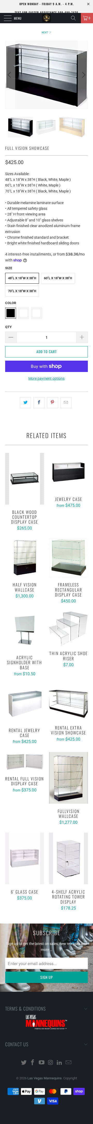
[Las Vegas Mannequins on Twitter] (24, 1063)
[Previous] (10, 75)
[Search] (75, 18)
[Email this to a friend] (66, 402)
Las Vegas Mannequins (44, 1078)
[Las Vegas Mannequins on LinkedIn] (60, 1063)
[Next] (83, 75)
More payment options (46, 378)
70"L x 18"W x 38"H (22, 291)
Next (45, 32)
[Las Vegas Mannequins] (46, 18)
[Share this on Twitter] (25, 402)
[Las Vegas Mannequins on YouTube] (42, 1063)
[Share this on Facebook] (38, 402)
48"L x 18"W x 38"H (22, 278)
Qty (8, 327)
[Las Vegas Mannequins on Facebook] (33, 1063)
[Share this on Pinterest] (52, 402)
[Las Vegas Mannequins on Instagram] (51, 1063)
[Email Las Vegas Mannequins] (69, 1063)
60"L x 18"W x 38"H (58, 278)
